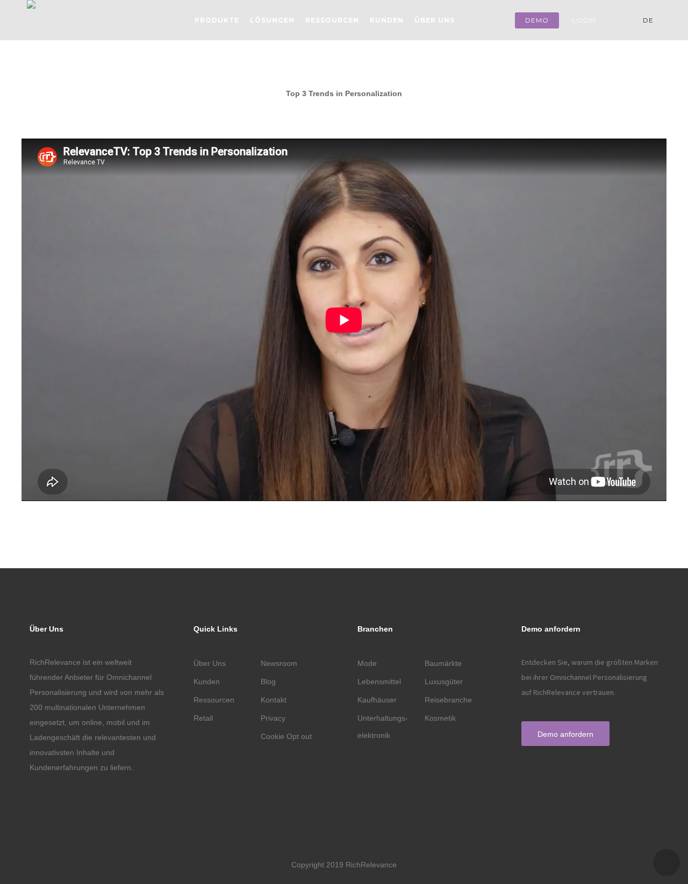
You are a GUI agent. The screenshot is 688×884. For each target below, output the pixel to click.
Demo (537, 20)
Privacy (273, 718)
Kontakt (273, 699)
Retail (203, 718)
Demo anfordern (565, 734)
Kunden (387, 20)
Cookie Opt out (286, 736)
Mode (367, 663)
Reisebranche (448, 699)
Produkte (217, 20)
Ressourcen (332, 20)
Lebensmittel (379, 681)
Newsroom (279, 663)
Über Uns (434, 20)
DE (649, 20)
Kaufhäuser (377, 699)
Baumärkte (443, 663)
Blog (268, 681)
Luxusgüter (444, 681)
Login (584, 20)
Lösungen (272, 20)
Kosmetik (440, 718)
